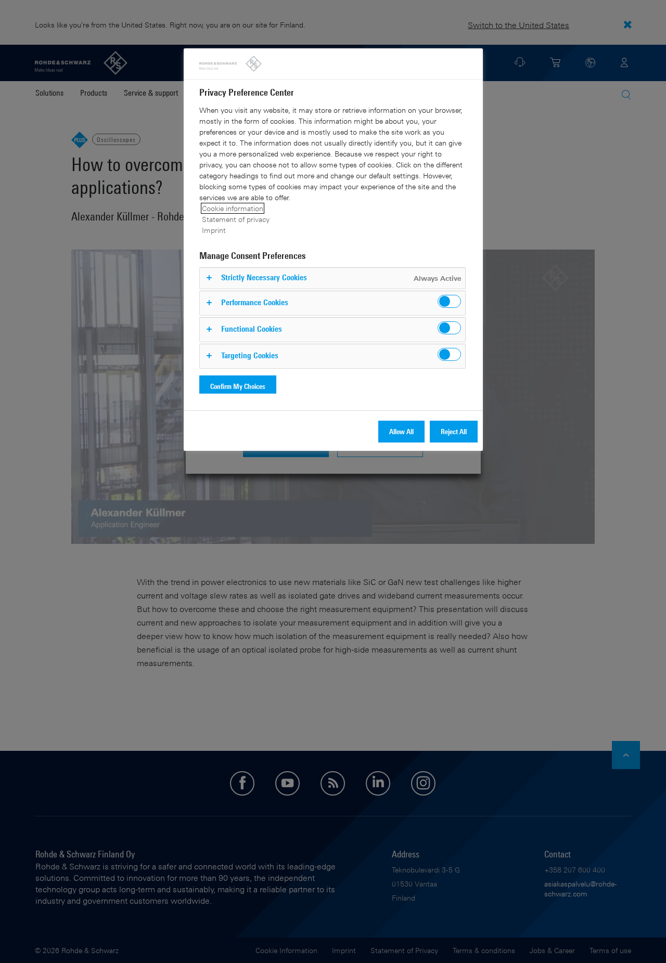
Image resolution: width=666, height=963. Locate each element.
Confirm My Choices (237, 386)
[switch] (449, 301)
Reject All (454, 431)
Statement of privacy (236, 219)
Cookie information (232, 208)
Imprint (214, 230)
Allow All (401, 431)
